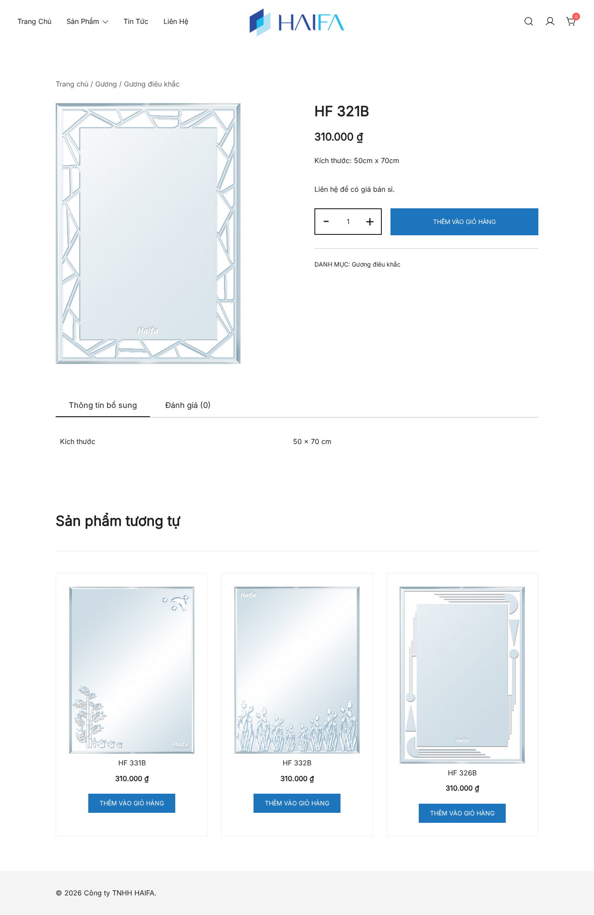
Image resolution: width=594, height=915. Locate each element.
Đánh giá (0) (188, 405)
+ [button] (370, 220)
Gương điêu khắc (152, 84)
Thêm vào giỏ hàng (464, 221)
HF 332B (297, 762)
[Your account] (550, 21)
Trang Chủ (34, 21)
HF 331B (132, 762)
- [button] (326, 220)
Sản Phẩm (83, 21)
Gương (106, 84)
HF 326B (462, 772)
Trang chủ (72, 84)
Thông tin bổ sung (103, 405)
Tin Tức (135, 21)
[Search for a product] (529, 22)
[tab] (103, 405)
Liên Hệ (176, 21)
